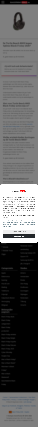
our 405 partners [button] (24, 197)
